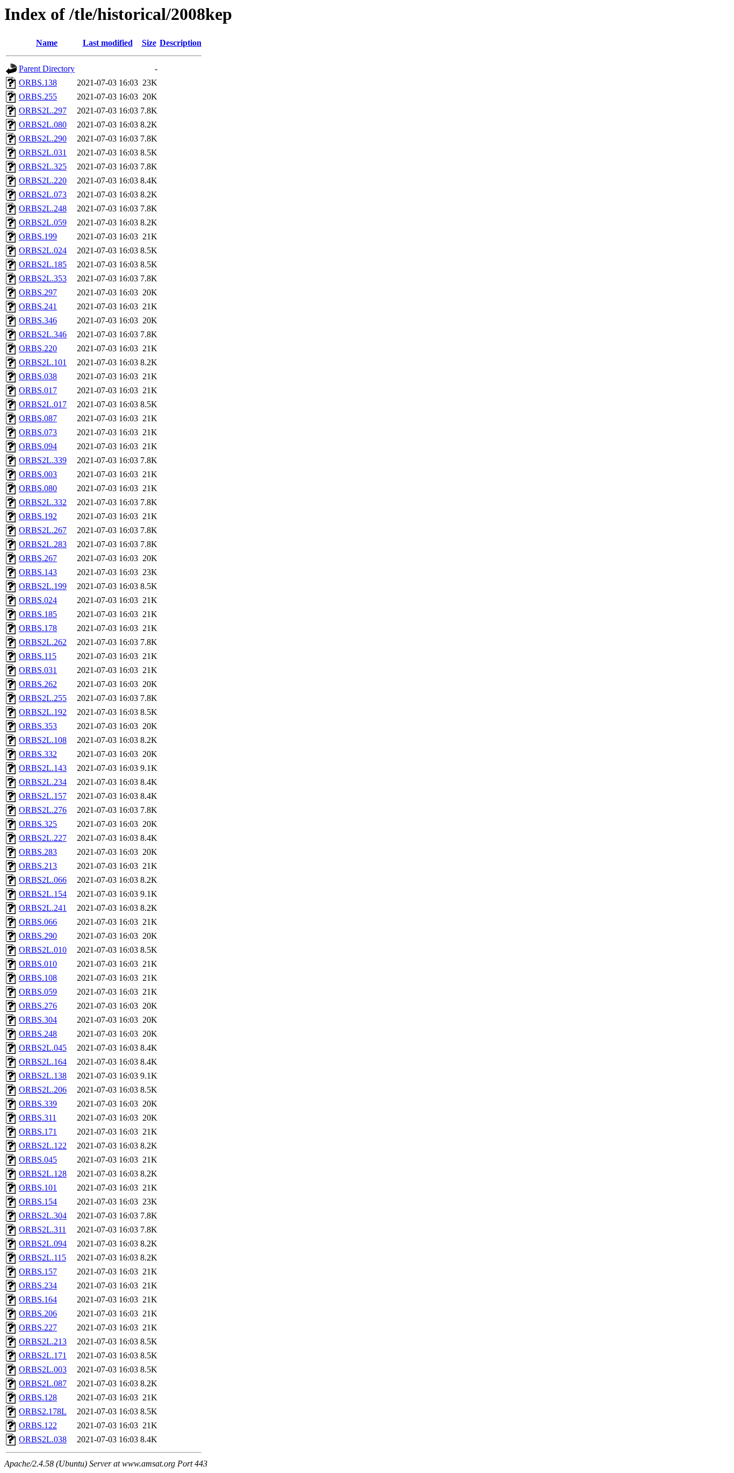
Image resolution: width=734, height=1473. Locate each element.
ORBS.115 (37, 656)
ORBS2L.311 (42, 1229)
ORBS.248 (38, 1033)
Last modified (108, 42)
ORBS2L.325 (43, 166)
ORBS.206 (38, 1313)
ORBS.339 (38, 1103)
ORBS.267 (38, 558)
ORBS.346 (38, 320)
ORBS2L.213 (43, 1341)
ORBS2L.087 (43, 1383)
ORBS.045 (38, 1159)
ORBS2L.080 (43, 124)
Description (181, 42)
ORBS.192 (38, 516)
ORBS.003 (38, 474)
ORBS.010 (38, 963)
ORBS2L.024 (43, 250)
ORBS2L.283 (43, 544)
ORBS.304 (38, 1019)
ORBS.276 (38, 1005)
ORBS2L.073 (43, 194)
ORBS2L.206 (43, 1089)
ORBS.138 (38, 82)
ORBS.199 (38, 236)
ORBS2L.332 (43, 502)
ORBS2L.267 (43, 530)
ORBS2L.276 (43, 810)
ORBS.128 (38, 1397)
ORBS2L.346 (43, 334)
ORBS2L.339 (43, 460)
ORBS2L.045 (43, 1047)
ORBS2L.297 (43, 110)
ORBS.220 (38, 348)
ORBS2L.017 (43, 404)
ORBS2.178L (43, 1411)
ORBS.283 (38, 851)
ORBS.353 (38, 726)
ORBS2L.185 (43, 264)
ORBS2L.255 (43, 698)
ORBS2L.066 (43, 879)
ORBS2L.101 (43, 362)
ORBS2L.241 (43, 907)
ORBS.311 (37, 1117)
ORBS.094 (38, 446)
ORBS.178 (38, 628)
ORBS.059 (38, 991)
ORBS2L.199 (43, 586)
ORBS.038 (38, 376)
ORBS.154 (38, 1201)
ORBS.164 (38, 1299)
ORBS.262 (38, 684)
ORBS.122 (38, 1425)
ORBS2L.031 (43, 152)
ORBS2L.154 (43, 893)
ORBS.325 (38, 823)
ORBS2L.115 (42, 1257)
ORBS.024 (38, 600)
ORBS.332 (38, 754)
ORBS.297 (38, 292)
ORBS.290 (38, 935)
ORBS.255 (38, 96)
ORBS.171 (38, 1131)
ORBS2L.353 (43, 278)
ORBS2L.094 (43, 1243)
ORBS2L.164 (43, 1061)
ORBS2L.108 (43, 740)
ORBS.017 (38, 390)
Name (46, 42)
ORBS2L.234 (43, 782)
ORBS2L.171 (43, 1355)
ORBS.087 (38, 418)
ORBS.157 (38, 1271)
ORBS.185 (38, 614)
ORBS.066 (38, 921)
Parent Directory (47, 68)
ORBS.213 (38, 865)
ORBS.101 (38, 1187)
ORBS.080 (38, 488)
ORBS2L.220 (43, 180)
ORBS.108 (38, 977)
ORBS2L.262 (43, 642)
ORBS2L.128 (43, 1173)
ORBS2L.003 (43, 1369)
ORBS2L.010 (43, 949)
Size (149, 42)
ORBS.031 (38, 670)
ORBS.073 (38, 432)
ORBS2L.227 (43, 837)
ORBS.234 (38, 1285)
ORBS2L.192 (43, 712)
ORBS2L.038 (43, 1439)
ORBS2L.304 (43, 1215)
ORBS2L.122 (43, 1145)
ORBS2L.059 (43, 222)
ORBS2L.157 (43, 796)
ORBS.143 (38, 572)
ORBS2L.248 (43, 208)
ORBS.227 (38, 1327)
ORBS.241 (38, 306)
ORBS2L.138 (43, 1075)
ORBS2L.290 (43, 138)
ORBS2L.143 (43, 768)
